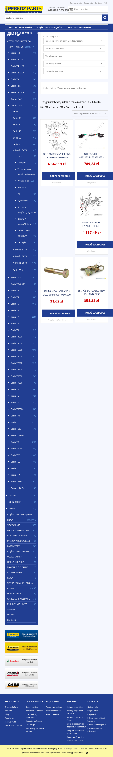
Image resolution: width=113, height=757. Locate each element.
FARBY (10, 577)
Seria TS (15, 402)
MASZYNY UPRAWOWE (18, 530)
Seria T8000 (16, 376)
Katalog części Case (75, 707)
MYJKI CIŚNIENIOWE (17, 604)
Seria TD (15, 442)
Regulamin (9, 718)
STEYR (12, 508)
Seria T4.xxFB (17, 66)
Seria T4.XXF (17, 59)
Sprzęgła (22, 162)
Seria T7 (15, 317)
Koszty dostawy (32, 707)
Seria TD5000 (17, 435)
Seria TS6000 (17, 409)
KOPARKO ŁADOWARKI (18, 535)
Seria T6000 (16, 356)
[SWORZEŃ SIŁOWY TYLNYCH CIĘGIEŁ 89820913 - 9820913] (91, 204)
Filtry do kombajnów (96, 724)
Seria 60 (17, 137)
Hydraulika (23, 200)
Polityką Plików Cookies (74, 748)
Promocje (11, 619)
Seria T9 (15, 330)
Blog (7, 714)
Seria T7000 (16, 363)
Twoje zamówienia (54, 707)
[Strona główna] (24, 9)
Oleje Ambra (92, 710)
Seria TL (15, 422)
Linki (20, 156)
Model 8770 (21, 249)
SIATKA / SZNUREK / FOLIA (20, 583)
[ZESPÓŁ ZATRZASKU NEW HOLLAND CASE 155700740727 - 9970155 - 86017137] (91, 273)
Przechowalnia (52, 714)
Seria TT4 (15, 475)
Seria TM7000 (17, 277)
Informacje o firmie (13, 725)
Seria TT (15, 468)
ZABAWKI (11, 609)
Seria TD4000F (18, 284)
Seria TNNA (16, 481)
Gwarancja (30, 724)
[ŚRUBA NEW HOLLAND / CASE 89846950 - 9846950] (56, 273)
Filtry (20, 194)
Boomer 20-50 (18, 488)
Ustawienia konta (53, 710)
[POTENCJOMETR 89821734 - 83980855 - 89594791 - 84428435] (91, 135)
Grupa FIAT (16, 99)
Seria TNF (15, 52)
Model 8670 (21, 150)
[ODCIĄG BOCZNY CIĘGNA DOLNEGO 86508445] (56, 135)
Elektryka (22, 242)
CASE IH (12, 495)
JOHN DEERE (15, 502)
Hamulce (22, 187)
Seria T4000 (16, 343)
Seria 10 (17, 111)
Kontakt (98, 3)
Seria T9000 (16, 382)
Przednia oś (23, 180)
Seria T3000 (16, 336)
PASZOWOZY (13, 546)
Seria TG (15, 389)
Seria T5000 (16, 349)
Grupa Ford (16, 105)
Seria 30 (17, 124)
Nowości (11, 614)
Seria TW (15, 455)
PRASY (10, 519)
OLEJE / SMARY (14, 556)
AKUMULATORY (14, 572)
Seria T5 (15, 303)
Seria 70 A (18, 270)
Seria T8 (15, 323)
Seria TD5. (16, 428)
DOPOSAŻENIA (14, 593)
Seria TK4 (15, 79)
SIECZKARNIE (13, 525)
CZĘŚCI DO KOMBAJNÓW (19, 514)
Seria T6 (15, 310)
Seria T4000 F (17, 92)
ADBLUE (11, 588)
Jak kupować (10, 721)
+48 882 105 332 (58, 10)
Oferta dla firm (11, 707)
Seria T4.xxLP (17, 72)
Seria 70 (17, 144)
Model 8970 (21, 262)
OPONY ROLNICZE (16, 562)
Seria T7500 (16, 369)
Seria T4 (15, 297)
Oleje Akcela (92, 707)
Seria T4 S (16, 85)
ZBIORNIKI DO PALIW (17, 567)
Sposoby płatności (34, 721)
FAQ (105, 3)
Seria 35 (17, 118)
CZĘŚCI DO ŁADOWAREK (19, 551)
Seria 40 (17, 131)
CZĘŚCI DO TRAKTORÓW (19, 41)
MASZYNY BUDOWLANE (18, 540)
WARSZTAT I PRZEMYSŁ (18, 598)
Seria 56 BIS (17, 448)
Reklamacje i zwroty (34, 710)
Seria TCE (15, 461)
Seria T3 (15, 290)
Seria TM (15, 396)
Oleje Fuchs (92, 714)
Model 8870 (21, 256)
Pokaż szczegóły (60, 176)
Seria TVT (15, 415)
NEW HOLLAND (16, 47)
